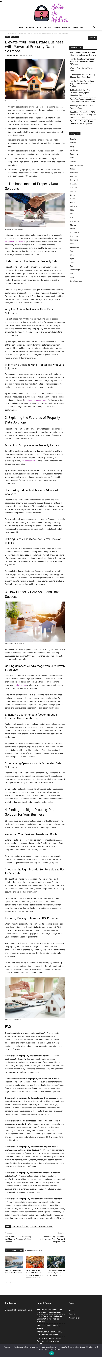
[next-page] (10, 1282)
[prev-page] (6, 1282)
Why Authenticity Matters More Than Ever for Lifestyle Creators (83, 53)
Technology (75, 270)
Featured (74, 180)
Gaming (73, 191)
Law (71, 214)
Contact (72, 1314)
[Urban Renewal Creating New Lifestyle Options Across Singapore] (56, 1262)
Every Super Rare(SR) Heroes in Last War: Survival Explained (82, 122)
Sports (73, 258)
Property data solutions (15, 241)
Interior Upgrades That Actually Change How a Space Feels (82, 75)
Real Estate (14, 37)
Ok (52, 1353)
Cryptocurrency (76, 165)
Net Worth (30, 27)
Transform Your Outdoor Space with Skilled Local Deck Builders (82, 100)
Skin (72, 255)
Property (34, 1226)
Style (72, 262)
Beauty (73, 139)
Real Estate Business (45, 1226)
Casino (73, 161)
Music (72, 228)
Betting (73, 143)
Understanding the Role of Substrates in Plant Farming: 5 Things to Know (52, 1239)
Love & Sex (74, 221)
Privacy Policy (74, 1318)
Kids (72, 210)
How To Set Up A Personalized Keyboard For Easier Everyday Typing (82, 83)
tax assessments (29, 461)
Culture (73, 169)
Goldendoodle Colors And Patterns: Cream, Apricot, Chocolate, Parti (80, 92)
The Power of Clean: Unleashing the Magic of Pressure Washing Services (18, 1239)
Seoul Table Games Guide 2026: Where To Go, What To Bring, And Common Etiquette (83, 114)
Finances (73, 184)
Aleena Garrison (12, 55)
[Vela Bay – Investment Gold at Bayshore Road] (14, 1262)
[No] (99, 1350)
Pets (72, 243)
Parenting (66, 27)
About (71, 1310)
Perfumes (47, 27)
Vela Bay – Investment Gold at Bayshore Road (82, 107)
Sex (71, 251)
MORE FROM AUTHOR (33, 1250)
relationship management (35, 400)
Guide (14, 33)
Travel (72, 277)
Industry (73, 206)
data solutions (16, 1226)
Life (71, 217)
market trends (20, 685)
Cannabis (74, 154)
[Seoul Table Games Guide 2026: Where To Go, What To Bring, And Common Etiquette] (35, 1262)
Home (21, 27)
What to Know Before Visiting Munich (81, 69)
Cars (72, 157)
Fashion (39, 27)
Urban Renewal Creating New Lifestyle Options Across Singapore (56, 1272)
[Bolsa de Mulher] (51, 13)
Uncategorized (76, 281)
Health (75, 27)
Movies (73, 225)
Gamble (73, 187)
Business (57, 27)
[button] (94, 27)
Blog (72, 146)
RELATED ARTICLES (14, 1250)
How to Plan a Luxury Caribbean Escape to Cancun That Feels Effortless (82, 61)
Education (74, 172)
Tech (72, 266)
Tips (81, 27)
